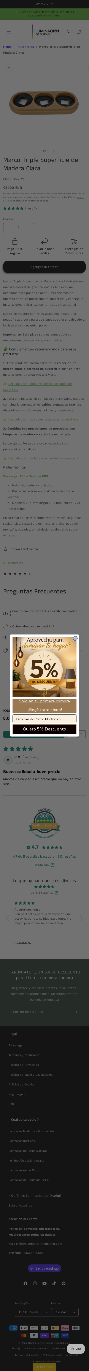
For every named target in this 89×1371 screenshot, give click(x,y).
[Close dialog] (75, 638)
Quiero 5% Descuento (44, 729)
